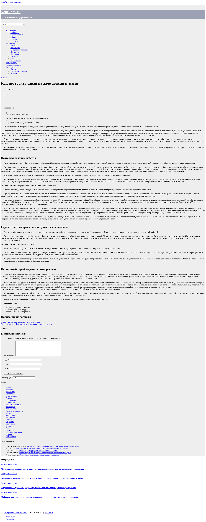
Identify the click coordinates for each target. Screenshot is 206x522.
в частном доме (12, 396)
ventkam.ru (49, 513)
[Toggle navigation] (2, 22)
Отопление (10, 67)
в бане (8, 387)
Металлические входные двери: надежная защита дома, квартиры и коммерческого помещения (42, 469)
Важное (4, 77)
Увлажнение (11, 437)
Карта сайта (10, 517)
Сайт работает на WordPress (15, 513)
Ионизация (10, 407)
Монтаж (13, 73)
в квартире (10, 392)
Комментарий (9, 356)
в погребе (10, 394)
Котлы (13, 69)
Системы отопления (18, 71)
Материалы (10, 415)
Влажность (10, 402)
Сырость (9, 435)
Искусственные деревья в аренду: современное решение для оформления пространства (38, 488)
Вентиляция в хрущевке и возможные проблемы (38, 451)
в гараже (9, 389)
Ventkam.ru (11, 12)
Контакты (10, 519)
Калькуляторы (11, 409)
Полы (8, 428)
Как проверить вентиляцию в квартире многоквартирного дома (53, 446)
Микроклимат (11, 417)
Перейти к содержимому (11, 2)
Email (7, 364)
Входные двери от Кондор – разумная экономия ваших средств (26, 324)
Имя (6, 360)
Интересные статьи (13, 65)
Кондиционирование (19, 50)
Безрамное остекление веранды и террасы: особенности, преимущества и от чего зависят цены (42, 478)
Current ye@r (7, 378)
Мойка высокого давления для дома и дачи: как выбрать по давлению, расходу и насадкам (40, 497)
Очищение (10, 426)
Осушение (10, 422)
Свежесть (9, 430)
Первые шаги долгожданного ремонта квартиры (21, 322)
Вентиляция (11, 400)
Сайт (6, 369)
